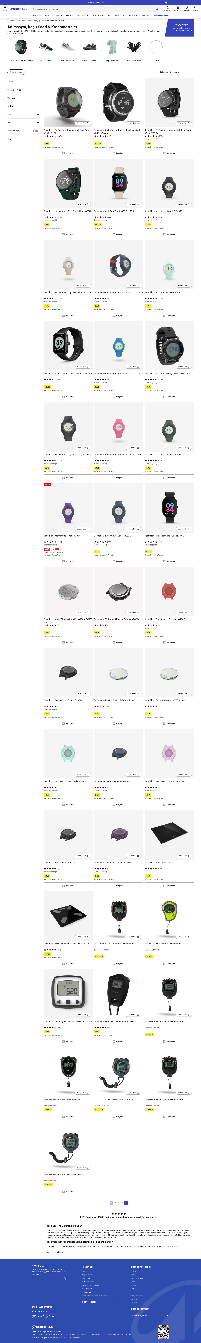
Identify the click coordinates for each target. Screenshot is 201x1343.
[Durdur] (166, 2)
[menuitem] (36, 15)
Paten (133, 1289)
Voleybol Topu (136, 1303)
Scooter (134, 1292)
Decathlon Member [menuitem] (161, 15)
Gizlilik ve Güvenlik (95, 1334)
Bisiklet (134, 1285)
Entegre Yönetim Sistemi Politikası (94, 1296)
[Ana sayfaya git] (18, 9)
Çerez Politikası (82, 1334)
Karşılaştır (70, 153)
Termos (134, 1299)
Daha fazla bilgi (53, 1252)
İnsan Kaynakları (88, 1289)
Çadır (133, 1282)
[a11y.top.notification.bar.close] (170, 2)
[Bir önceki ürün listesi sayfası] (111, 1203)
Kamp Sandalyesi (137, 1296)
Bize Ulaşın (86, 1278)
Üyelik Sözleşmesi (88, 1282)
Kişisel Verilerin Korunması (53, 1334)
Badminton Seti (137, 1278)
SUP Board (135, 1271)
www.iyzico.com (55, 1331)
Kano (133, 1275)
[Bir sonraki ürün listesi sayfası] (126, 1203)
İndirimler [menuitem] (145, 15)
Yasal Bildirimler (70, 1334)
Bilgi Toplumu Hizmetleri (91, 1285)
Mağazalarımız (87, 1275)
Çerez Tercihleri (126, 1334)
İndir (103, 3)
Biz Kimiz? (85, 1271)
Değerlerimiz (86, 1292)
